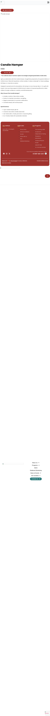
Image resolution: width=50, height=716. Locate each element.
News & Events (34, 473)
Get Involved (35, 475)
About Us (35, 462)
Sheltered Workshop (36, 470)
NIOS (35, 467)
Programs (35, 465)
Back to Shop (8, 10)
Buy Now (6, 72)
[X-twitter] (9, 153)
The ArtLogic (14, 161)
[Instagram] (6, 153)
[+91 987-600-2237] (46, 154)
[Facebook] (4, 153)
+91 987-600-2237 (38, 154)
